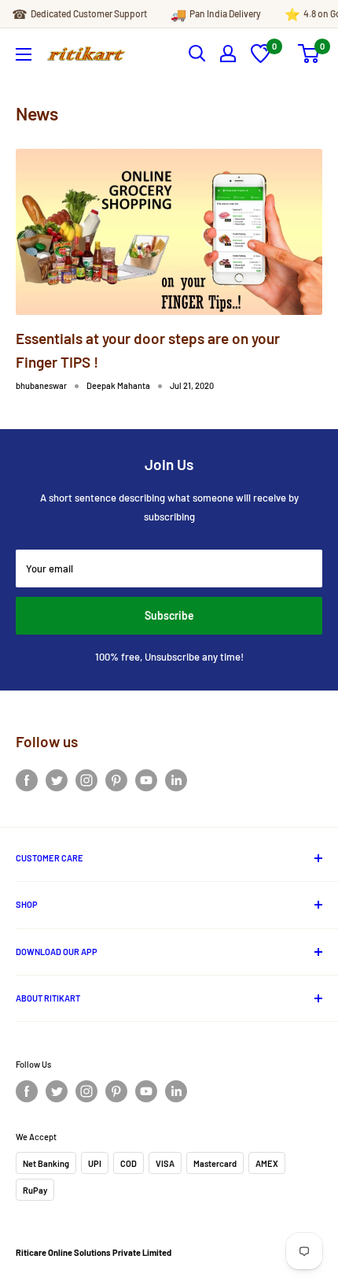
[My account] (228, 53)
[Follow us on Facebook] (27, 780)
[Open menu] (23, 54)
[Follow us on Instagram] (86, 780)
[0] (260, 59)
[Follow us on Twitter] (57, 780)
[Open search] (197, 53)
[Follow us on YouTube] (146, 780)
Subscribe (169, 615)
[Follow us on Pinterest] (116, 780)
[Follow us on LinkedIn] (176, 780)
